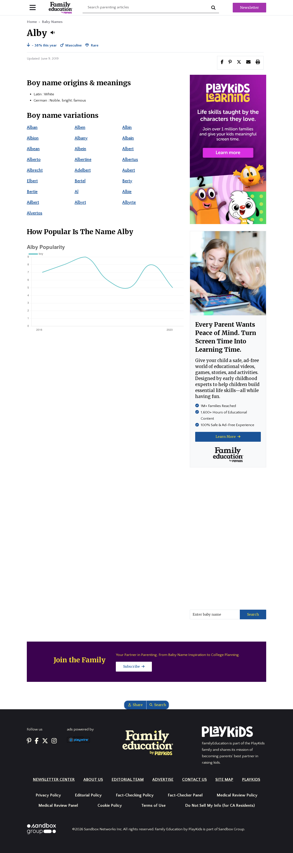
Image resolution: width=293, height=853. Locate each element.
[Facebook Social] (37, 741)
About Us (93, 779)
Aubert (128, 170)
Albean (33, 149)
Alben (80, 127)
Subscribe (132, 666)
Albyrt (80, 202)
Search (253, 614)
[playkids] (228, 149)
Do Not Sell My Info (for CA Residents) (220, 805)
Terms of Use (153, 805)
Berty (127, 181)
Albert (128, 149)
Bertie (32, 191)
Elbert (32, 181)
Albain (128, 138)
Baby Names (52, 22)
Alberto (34, 159)
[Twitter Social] (45, 741)
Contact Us (194, 779)
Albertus (130, 159)
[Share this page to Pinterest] (230, 62)
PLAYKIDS (251, 779)
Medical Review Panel (58, 805)
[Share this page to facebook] (222, 62)
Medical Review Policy (237, 795)
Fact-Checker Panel (185, 795)
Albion (33, 138)
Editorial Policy (88, 795)
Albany (81, 138)
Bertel (80, 181)
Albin (127, 127)
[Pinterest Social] (29, 741)
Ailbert (33, 202)
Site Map (224, 779)
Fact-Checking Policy (135, 795)
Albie (126, 191)
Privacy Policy (48, 795)
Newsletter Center (54, 779)
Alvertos (34, 213)
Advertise (162, 779)
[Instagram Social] (54, 741)
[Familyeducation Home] (148, 742)
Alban (32, 127)
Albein (80, 149)
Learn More (226, 436)
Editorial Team (128, 779)
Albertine (83, 159)
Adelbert (83, 170)
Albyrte (129, 202)
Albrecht (35, 170)
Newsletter (249, 7)
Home (32, 22)
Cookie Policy (110, 805)
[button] (52, 32)
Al (77, 191)
